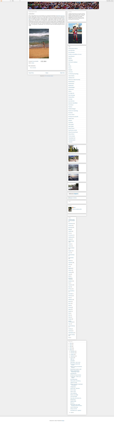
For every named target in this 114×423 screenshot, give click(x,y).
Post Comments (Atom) (49, 75)
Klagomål (70, 268)
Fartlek (69, 243)
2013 (71, 343)
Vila (69, 337)
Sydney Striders (71, 134)
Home (47, 72)
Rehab (69, 301)
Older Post (62, 72)
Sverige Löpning (71, 220)
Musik (69, 286)
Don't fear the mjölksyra (72, 62)
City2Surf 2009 (73, 401)
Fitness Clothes (71, 247)
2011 (71, 346)
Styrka (69, 317)
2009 (71, 349)
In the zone (70, 71)
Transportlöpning (71, 325)
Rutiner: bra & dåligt (74, 394)
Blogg (69, 229)
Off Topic (70, 288)
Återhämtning (73, 399)
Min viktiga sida (71, 93)
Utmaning (70, 330)
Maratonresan (71, 89)
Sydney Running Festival (73, 132)
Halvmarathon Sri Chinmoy (75, 380)
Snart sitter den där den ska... (76, 398)
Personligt (70, 293)
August (72, 357)
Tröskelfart (70, 141)
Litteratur (70, 270)
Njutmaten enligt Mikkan (72, 102)
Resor (69, 303)
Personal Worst (71, 290)
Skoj (69, 313)
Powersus (70, 106)
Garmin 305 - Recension (75, 388)
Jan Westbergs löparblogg (73, 73)
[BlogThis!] (42, 61)
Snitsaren (70, 120)
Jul (68, 266)
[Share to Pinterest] (45, 61)
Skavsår (69, 311)
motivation (70, 284)
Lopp (69, 274)
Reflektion (70, 299)
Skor (69, 315)
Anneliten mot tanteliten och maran (75, 54)
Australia (70, 225)
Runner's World (71, 114)
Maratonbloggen (71, 87)
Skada (69, 309)
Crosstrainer (70, 235)
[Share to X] (43, 61)
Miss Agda (70, 99)
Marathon (70, 281)
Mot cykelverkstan (73, 379)
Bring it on (72, 402)
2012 (71, 344)
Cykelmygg (70, 60)
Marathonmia (70, 85)
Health (69, 260)
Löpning (32, 62)
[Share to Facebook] (44, 61)
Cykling (69, 239)
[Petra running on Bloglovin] (73, 194)
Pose (69, 297)
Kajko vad (72, 359)
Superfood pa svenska (72, 130)
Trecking (70, 328)
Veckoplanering (73, 373)
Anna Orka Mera (71, 50)
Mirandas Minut (71, 97)
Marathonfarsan (71, 81)
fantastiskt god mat (60, 15)
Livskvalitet (72, 360)
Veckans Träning (71, 334)
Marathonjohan (71, 83)
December (73, 351)
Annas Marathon (71, 52)
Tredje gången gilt (71, 137)
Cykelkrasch (70, 237)
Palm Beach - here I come (75, 362)
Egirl (69, 64)
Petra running (34, 4)
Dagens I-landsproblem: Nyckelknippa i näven (75, 371)
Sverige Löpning (70, 321)
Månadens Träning (70, 279)
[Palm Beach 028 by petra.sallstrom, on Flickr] (39, 58)
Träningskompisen (71, 139)
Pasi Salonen (70, 104)
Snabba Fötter (71, 118)
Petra (74, 207)
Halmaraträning (71, 254)
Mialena (69, 91)
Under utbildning (73, 393)
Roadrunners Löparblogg (73, 110)
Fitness (69, 245)
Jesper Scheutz (71, 75)
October (72, 354)
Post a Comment (33, 67)
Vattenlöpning (71, 332)
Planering (70, 295)
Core (69, 233)
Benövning (70, 227)
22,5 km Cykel (73, 389)
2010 (71, 348)
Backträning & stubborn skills (75, 369)
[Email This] (41, 61)
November (73, 352)
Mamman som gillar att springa (74, 79)
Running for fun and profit (73, 116)
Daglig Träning (71, 241)
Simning (69, 307)
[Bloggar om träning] (72, 197)
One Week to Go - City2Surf (75, 410)
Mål (69, 276)
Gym (69, 252)
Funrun (69, 67)
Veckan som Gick (73, 408)
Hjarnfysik (70, 69)
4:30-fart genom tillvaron (73, 48)
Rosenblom (70, 112)
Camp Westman (71, 56)
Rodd (69, 305)
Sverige (69, 319)
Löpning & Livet (71, 77)
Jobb (69, 264)
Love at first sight (73, 396)
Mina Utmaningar (71, 95)
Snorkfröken (70, 122)
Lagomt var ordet (73, 382)
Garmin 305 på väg (74, 407)
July (71, 412)
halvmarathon (71, 257)
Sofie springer (71, 124)
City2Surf (70, 58)
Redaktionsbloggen (72, 108)
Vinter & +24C (73, 391)
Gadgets (70, 250)
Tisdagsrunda (73, 386)
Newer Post (31, 72)
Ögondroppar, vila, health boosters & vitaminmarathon (76, 405)
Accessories (70, 223)
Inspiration (70, 262)
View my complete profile (77, 209)
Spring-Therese (71, 128)
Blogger (63, 420)
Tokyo (69, 323)
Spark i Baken (71, 126)
